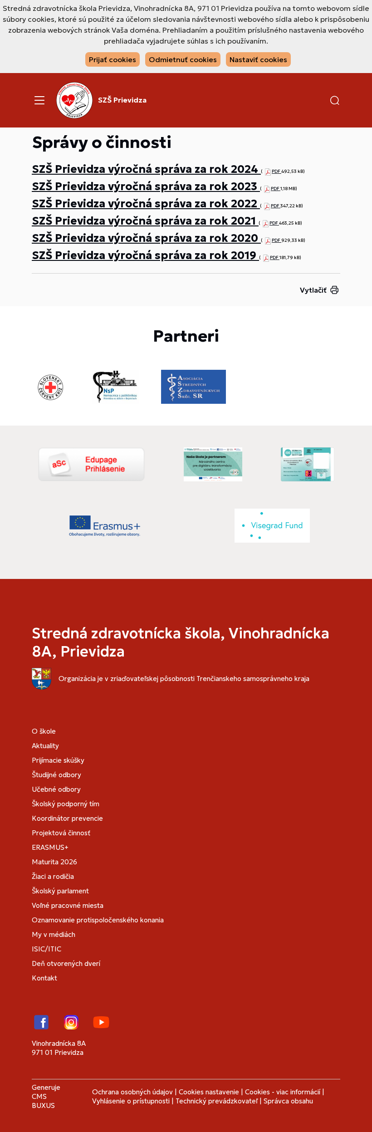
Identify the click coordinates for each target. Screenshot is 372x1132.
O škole (44, 731)
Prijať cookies (112, 59)
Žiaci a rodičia (53, 876)
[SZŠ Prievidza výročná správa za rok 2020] (268, 240)
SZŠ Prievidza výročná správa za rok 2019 (145, 255)
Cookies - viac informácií (282, 1092)
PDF (276, 171)
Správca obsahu (288, 1101)
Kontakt (44, 978)
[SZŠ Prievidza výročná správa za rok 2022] (267, 206)
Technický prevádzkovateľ (217, 1101)
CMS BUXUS (43, 1101)
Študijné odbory (56, 774)
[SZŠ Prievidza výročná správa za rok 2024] (268, 171)
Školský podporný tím (65, 803)
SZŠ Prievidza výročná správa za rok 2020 (146, 238)
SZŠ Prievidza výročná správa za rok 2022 (146, 204)
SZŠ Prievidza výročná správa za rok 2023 (146, 186)
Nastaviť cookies (258, 59)
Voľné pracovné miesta (67, 905)
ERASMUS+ (50, 847)
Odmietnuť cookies (183, 59)
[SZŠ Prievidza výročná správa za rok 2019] (266, 257)
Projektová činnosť (61, 832)
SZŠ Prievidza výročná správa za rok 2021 (145, 221)
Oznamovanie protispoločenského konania (98, 920)
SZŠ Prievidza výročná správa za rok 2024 (146, 169)
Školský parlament (60, 891)
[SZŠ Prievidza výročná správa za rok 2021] (265, 223)
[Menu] (39, 100)
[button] (335, 100)
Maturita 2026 (54, 862)
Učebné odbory (56, 789)
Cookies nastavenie (209, 1092)
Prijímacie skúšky (58, 760)
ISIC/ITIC (46, 949)
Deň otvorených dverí (66, 963)
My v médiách (53, 934)
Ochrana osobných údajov (132, 1092)
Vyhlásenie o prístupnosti (131, 1101)
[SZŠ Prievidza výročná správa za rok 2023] (267, 188)
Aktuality (45, 745)
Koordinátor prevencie (67, 818)
